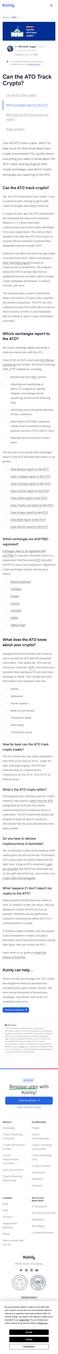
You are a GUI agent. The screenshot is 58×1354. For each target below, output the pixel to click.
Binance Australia (21, 581)
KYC (34, 377)
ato (14, 17)
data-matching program (16, 262)
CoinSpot (16, 610)
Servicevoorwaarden (44, 1212)
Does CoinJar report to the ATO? (30, 490)
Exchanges (9, 1127)
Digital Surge (18, 624)
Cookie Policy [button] (23, 1320)
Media (6, 1233)
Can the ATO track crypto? (21, 95)
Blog (6, 17)
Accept (29, 1332)
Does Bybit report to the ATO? (28, 519)
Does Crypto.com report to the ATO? (32, 505)
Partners (8, 1216)
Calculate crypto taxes (14, 1010)
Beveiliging (38, 1226)
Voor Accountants (13, 1169)
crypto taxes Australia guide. (19, 878)
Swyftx (14, 617)
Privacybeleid (39, 1206)
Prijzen (36, 1127)
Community (38, 1172)
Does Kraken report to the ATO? (29, 512)
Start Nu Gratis (27, 1100)
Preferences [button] (42, 1323)
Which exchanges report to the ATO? (27, 104)
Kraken (15, 596)
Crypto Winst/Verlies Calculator (10, 1159)
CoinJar (15, 603)
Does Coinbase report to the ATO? (31, 476)
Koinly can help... (16, 129)
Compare (37, 1185)
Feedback (37, 1178)
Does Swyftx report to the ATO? (29, 497)
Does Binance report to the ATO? (30, 469)
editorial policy (34, 64)
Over (5, 1210)
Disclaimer (38, 1219)
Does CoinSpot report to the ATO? (31, 483)
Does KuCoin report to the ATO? (29, 526)
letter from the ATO (41, 800)
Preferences (29, 1347)
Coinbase (16, 588)
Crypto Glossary (41, 1165)
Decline (29, 1339)
